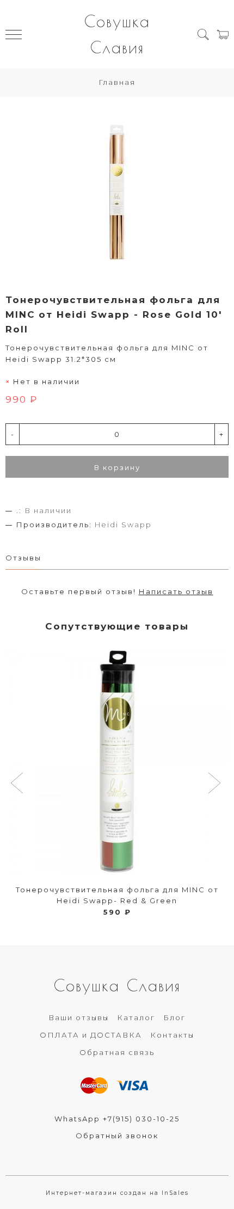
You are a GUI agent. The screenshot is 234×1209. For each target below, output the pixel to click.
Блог (174, 1017)
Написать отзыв (176, 591)
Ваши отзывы (78, 1017)
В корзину (117, 467)
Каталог (136, 1017)
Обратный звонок (117, 1135)
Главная (117, 82)
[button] (18, 784)
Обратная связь (117, 1052)
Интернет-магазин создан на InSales (117, 1192)
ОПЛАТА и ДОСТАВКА (91, 1035)
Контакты (172, 1035)
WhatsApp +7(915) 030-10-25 (117, 1118)
